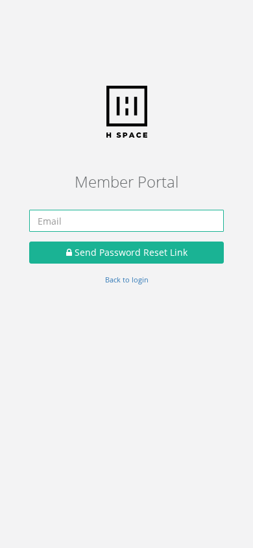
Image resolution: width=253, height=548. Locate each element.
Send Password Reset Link (129, 252)
